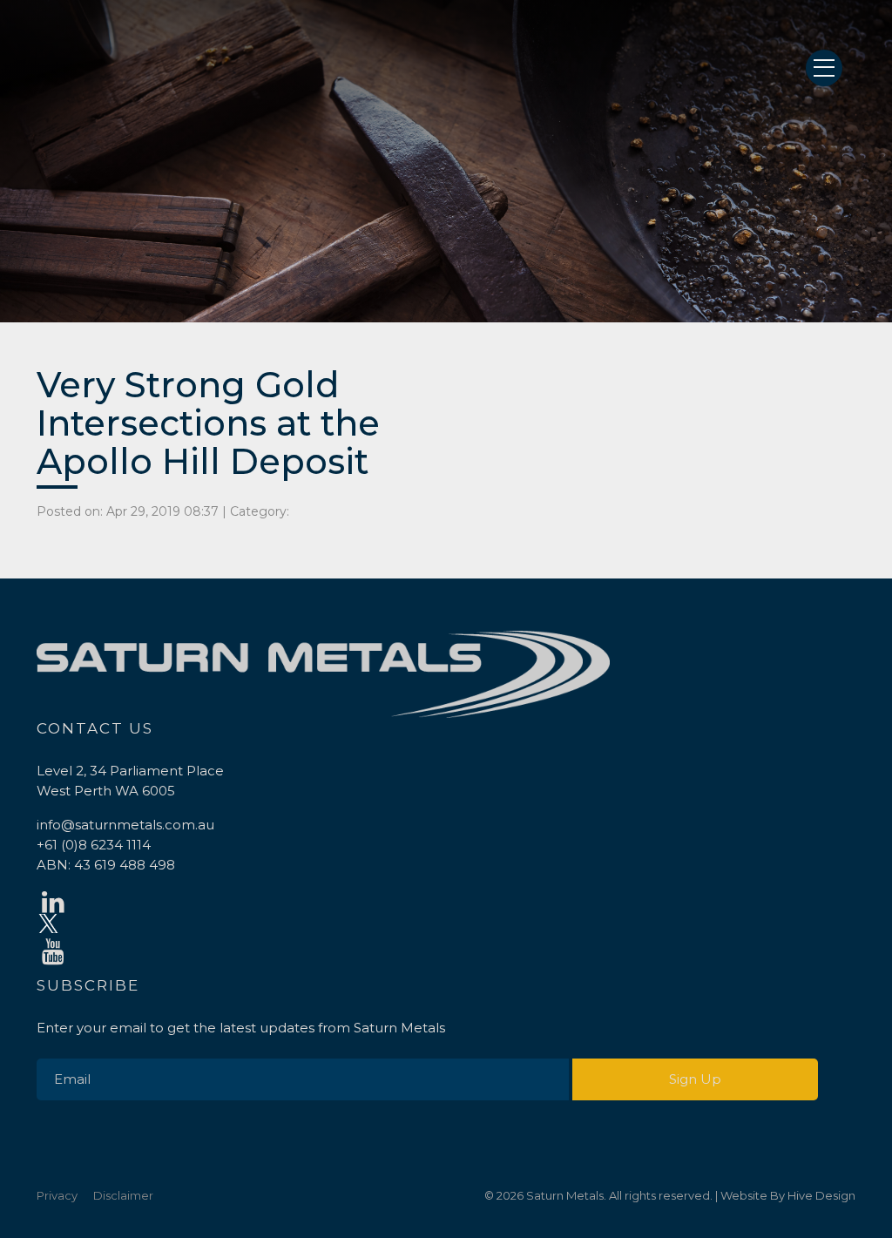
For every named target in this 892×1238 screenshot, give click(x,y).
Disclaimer (123, 1195)
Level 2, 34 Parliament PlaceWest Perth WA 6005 (130, 780)
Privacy (57, 1195)
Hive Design (821, 1195)
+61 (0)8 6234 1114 (94, 844)
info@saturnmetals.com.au (125, 824)
